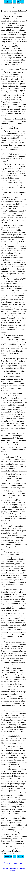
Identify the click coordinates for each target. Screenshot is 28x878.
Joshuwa (8, 2)
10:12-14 (9, 863)
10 (18, 2)
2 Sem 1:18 (18, 863)
